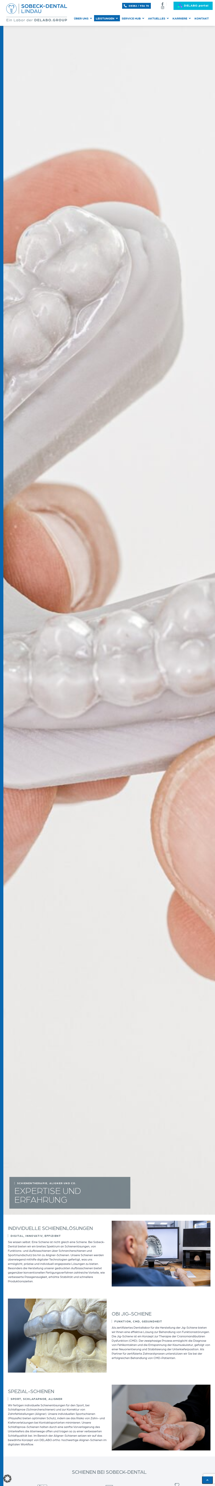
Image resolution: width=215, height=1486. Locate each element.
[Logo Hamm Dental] (36, 12)
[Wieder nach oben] (207, 1479)
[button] (83, 18)
